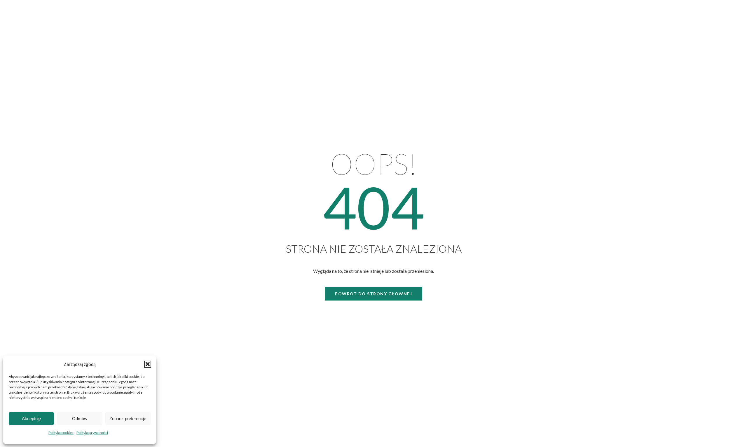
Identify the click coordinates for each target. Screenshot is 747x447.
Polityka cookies (61, 432)
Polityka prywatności (92, 432)
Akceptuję (31, 418)
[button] (148, 364)
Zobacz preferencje (127, 418)
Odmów (79, 418)
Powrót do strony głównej (373, 293)
